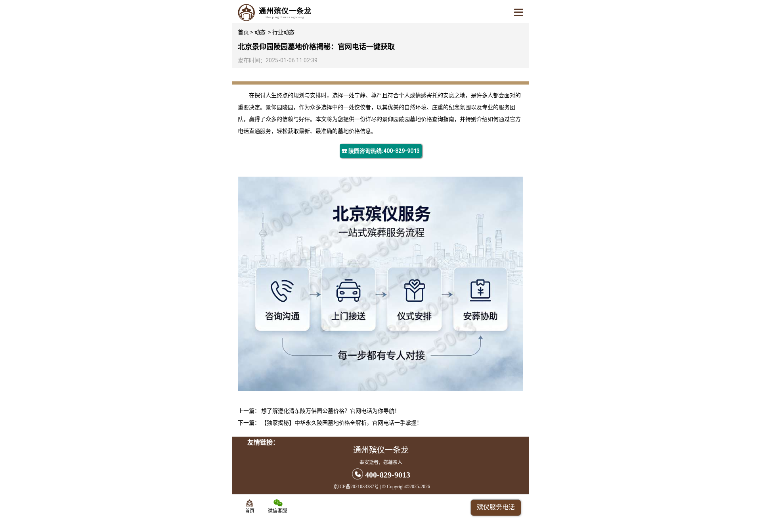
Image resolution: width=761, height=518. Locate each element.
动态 (260, 32)
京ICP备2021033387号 (356, 486)
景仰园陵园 (279, 107)
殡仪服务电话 (496, 507)
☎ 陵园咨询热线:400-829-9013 (381, 151)
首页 (243, 32)
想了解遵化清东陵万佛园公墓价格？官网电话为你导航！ (330, 411)
